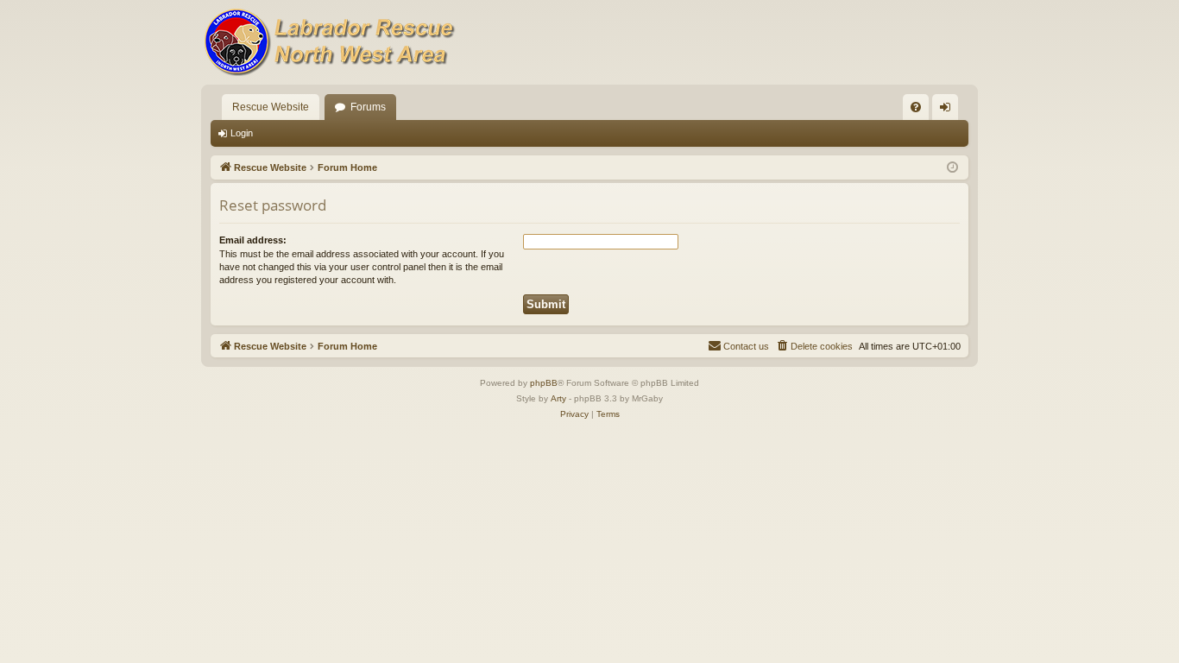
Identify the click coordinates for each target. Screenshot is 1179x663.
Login (241, 133)
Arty (558, 398)
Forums (368, 107)
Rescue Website (270, 107)
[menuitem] (916, 107)
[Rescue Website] (330, 42)
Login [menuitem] (948, 110)
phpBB (544, 383)
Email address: (253, 240)
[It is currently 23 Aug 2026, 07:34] (952, 168)
